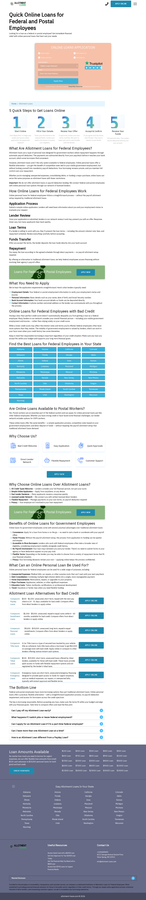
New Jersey (69, 377)
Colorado (93, 349)
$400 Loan (107, 751)
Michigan (93, 366)
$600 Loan (66, 756)
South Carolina (69, 389)
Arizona (45, 349)
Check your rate (22, 771)
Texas (20, 395)
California (69, 349)
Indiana (45, 360)
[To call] (106, 3)
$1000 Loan (122, 756)
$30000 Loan (108, 770)
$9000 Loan (108, 765)
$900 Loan (107, 756)
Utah (45, 395)
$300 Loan (93, 751)
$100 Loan (66, 751)
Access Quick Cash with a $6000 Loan (61, 853)
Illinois (20, 360)
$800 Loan (93, 756)
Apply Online (121, 4)
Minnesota (20, 372)
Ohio (45, 383)
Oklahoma (69, 383)
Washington (69, 395)
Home (13, 103)
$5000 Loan (122, 760)
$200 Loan (80, 751)
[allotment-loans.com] (22, 846)
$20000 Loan (81, 770)
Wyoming (20, 400)
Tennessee (93, 389)
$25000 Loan (94, 770)
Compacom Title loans (15, 644)
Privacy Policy (72, 86)
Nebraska (21, 377)
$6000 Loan (67, 765)
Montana (93, 372)
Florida (45, 355)
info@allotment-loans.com (106, 861)
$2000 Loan (81, 760)
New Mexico (93, 377)
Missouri (69, 372)
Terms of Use (79, 86)
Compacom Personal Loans (15, 631)
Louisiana (45, 366)
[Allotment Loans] (18, 4)
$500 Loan (121, 751)
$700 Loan (80, 756)
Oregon (93, 383)
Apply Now (58, 81)
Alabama (20, 349)
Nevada (45, 377)
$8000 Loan (94, 765)
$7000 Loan (81, 765)
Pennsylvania (20, 389)
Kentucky (21, 366)
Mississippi (44, 372)
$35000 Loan (122, 770)
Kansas (93, 360)
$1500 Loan (67, 760)
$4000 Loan (108, 760)
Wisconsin (93, 395)
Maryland (69, 366)
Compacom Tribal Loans (15, 661)
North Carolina (21, 383)
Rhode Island (44, 389)
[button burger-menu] (135, 4)
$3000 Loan (94, 760)
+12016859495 (102, 852)
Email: (40, 70)
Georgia (69, 355)
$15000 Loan (67, 770)
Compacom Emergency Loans (15, 676)
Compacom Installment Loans (15, 616)
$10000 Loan (122, 765)
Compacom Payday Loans (15, 602)
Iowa (69, 360)
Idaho (93, 355)
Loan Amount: (43, 62)
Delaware (21, 355)
